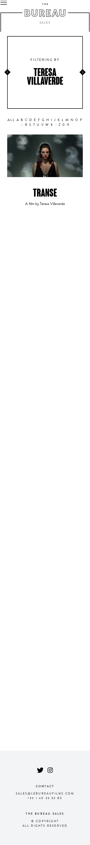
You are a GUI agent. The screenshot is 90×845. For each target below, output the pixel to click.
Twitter (40, 770)
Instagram (50, 770)
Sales (45, 23)
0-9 (66, 124)
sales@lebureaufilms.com (45, 794)
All (11, 120)
